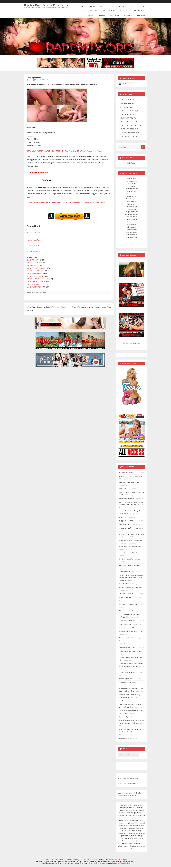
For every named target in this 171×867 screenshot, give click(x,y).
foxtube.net (139, 825)
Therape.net (131, 186)
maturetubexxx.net (135, 836)
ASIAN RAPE (124, 10)
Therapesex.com (131, 229)
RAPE (102, 6)
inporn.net (125, 836)
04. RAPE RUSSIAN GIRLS (37, 268)
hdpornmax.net (132, 833)
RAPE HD (133, 6)
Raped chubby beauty (126, 717)
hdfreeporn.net (135, 830)
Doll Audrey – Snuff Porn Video (128, 528)
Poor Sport (122, 701)
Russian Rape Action (34, 240)
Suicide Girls (123, 644)
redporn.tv (140, 841)
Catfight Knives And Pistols (127, 672)
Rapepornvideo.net (132, 219)
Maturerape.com (131, 234)
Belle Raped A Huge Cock (127, 611)
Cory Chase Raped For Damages (129, 559)
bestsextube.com (124, 820)
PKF (143, 6)
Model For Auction (124, 524)
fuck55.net (139, 828)
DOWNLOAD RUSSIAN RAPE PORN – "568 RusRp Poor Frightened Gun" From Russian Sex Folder (64, 151)
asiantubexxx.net (138, 815)
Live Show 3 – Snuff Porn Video (128, 604)
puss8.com (122, 841)
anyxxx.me (131, 810)
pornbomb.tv (131, 838)
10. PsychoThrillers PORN (36, 284)
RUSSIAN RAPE (139, 10)
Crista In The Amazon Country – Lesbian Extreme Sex (91, 307)
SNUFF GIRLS (94, 10)
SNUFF (111, 6)
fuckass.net (126, 830)
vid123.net (133, 846)
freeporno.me (131, 828)
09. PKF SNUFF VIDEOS (36, 281)
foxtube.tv (123, 828)
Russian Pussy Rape (34, 246)
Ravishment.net (131, 224)
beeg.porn (125, 818)
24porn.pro (139, 807)
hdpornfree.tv (122, 833)
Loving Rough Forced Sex (127, 620)
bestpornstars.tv (135, 818)
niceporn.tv (122, 838)
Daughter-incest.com (131, 189)
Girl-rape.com (131, 227)
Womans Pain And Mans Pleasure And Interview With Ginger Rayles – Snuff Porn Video (131, 577)
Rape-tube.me (131, 178)
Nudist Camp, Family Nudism (127, 783)
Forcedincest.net (131, 237)
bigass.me (133, 820)
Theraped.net (131, 183)
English (124, 83)
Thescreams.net (131, 206)
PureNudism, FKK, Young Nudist (128, 778)
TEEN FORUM (114, 15)
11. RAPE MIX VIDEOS (35, 287)
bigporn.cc (141, 820)
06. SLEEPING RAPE (35, 273)
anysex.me (121, 815)
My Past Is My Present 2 (126, 472)
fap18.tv (130, 805)
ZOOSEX (91, 15)
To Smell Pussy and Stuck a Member (130, 651)
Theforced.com (131, 204)
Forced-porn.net (131, 181)
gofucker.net (131, 807)
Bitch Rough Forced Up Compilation (130, 565)
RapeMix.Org (125, 863)
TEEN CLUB (140, 15)
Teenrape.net (131, 209)
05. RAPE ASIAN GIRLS (36, 271)
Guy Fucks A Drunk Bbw (126, 594)
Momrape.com (131, 201)
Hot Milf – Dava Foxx (125, 597)
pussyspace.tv (131, 841)
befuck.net (122, 813)
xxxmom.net (141, 846)
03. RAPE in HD (32, 265)
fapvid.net (132, 825)
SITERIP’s (122, 6)
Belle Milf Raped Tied (125, 678)
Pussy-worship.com (131, 214)
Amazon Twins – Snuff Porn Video (129, 553)
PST (82, 10)
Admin (30, 80)
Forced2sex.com (131, 199)
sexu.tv (131, 843)
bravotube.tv (140, 810)
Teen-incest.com (131, 217)
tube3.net (137, 843)
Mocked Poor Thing (33, 232)
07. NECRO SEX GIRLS (35, 276)
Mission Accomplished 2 (126, 628)
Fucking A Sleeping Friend (127, 647)
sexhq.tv (125, 843)
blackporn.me (139, 823)
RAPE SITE (128, 15)
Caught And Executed (125, 624)
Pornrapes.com (131, 222)
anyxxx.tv (129, 815)
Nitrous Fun (122, 488)
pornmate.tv (139, 838)
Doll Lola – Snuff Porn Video (127, 638)
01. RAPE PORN (33, 260)
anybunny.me (139, 813)
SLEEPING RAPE (109, 10)
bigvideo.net (130, 823)
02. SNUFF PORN (33, 263)
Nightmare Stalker (124, 601)
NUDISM (102, 15)
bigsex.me (122, 823)
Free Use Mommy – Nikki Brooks (129, 482)
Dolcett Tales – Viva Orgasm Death (130, 546)
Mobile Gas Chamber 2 (126, 584)
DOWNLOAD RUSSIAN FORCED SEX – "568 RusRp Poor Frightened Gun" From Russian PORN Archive (66, 202)
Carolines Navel (124, 738)
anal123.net (130, 813)
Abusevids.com (131, 196)
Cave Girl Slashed (124, 571)
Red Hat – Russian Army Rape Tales (130, 587)
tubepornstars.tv (123, 846)
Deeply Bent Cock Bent (126, 521)
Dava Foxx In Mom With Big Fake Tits (130, 631)
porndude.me (123, 810)
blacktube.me (123, 825)
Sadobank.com (131, 191)
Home (82, 6)
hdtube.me (141, 833)
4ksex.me (123, 807)
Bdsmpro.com (131, 194)
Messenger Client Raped (126, 498)
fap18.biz (124, 805)
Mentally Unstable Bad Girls (127, 682)
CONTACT (92, 6)
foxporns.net (138, 805)
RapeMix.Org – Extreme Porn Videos (46, 5)
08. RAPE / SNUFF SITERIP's (38, 279)
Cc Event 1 (122, 517)
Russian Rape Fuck (33, 251)
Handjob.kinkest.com (131, 212)
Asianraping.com (131, 232)
